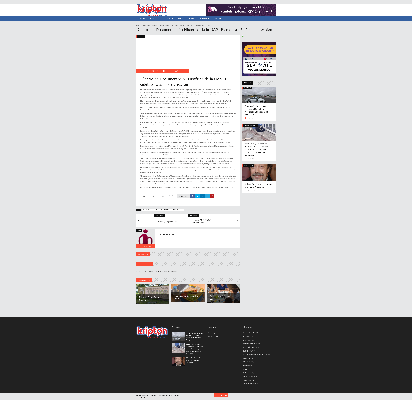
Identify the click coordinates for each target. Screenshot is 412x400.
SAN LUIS (246, 373)
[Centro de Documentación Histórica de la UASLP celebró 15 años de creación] (145, 238)
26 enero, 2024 (169, 71)
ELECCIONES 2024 (250, 344)
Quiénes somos (213, 336)
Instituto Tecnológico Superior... (149, 298)
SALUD (246, 369)
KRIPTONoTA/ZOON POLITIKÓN (255, 354)
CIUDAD (246, 125)
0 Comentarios (146, 71)
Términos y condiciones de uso (218, 333)
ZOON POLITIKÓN (250, 384)
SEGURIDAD (247, 88)
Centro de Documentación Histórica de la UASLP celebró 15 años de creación (163, 210)
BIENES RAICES (249, 333)
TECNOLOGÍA (248, 380)
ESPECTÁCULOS (248, 165)
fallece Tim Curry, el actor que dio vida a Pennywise (258, 185)
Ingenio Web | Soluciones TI (144, 397)
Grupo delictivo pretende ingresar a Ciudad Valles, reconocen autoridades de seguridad (256, 110)
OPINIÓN (246, 365)
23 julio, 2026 (250, 158)
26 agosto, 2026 (251, 118)
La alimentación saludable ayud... (186, 297)
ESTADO (146, 25)
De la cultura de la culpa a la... (221, 297)
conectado (155, 271)
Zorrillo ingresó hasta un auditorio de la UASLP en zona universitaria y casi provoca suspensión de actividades (256, 149)
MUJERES (246, 362)
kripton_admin (181, 71)
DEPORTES (247, 340)
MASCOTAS (253, 125)
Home (138, 25)
